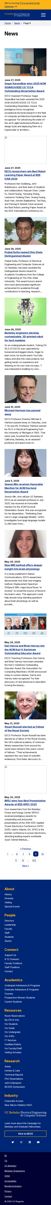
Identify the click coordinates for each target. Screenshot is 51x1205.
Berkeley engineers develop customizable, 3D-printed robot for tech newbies (24, 336)
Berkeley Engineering (15, 1171)
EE (6, 1155)
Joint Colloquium (13, 1082)
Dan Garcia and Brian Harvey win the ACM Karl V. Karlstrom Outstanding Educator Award (25, 649)
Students (9, 936)
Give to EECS (25, 1133)
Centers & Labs (12, 1070)
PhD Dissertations (14, 1078)
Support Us (10, 955)
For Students (11, 1024)
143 (34, 860)
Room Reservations (15, 1015)
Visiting (8, 902)
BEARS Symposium (15, 1086)
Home (8, 23)
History (8, 894)
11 (16, 860)
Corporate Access (14, 1101)
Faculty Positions (13, 963)
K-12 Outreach (12, 959)
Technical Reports (14, 1074)
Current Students (13, 1001)
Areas (8, 1066)
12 (23, 860)
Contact (9, 971)
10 (42, 854)
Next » (26, 865)
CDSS (7, 1176)
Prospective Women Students (20, 997)
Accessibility (10, 1181)
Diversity (9, 898)
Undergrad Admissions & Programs (22, 985)
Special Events (12, 906)
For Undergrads (12, 1032)
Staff (7, 932)
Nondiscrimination (13, 1186)
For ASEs (9, 1036)
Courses (9, 993)
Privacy (8, 1191)
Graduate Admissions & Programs (22, 989)
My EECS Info (12, 1019)
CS (6, 1161)
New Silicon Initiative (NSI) (18, 1105)
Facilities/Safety (13, 1044)
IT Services (10, 1040)
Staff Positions (12, 967)
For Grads (10, 1028)
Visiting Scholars (13, 1052)
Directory (9, 920)
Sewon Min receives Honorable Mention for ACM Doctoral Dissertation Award (24, 488)
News (17, 23)
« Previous (26, 848)
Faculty (8, 928)
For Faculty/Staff (13, 1048)
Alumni (8, 941)
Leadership (10, 924)
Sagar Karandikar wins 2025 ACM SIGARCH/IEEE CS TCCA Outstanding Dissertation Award (25, 87)
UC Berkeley (10, 1166)
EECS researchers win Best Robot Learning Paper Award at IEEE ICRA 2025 (25, 175)
